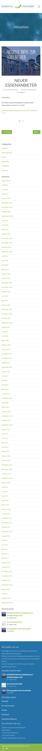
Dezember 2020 (7, 398)
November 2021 (7, 358)
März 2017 (5, 558)
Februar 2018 (6, 509)
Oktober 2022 (6, 318)
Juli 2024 (5, 256)
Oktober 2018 (6, 474)
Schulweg (5, 170)
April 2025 (5, 229)
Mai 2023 (5, 300)
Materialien (5, 161)
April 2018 (5, 500)
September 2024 (7, 252)
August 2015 (6, 598)
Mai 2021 (5, 380)
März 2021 (5, 389)
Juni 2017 (5, 545)
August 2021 (6, 372)
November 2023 (7, 287)
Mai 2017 (5, 549)
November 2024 (7, 243)
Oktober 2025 (6, 212)
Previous (7, 132)
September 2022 (7, 323)
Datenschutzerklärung (9, 719)
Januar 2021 (6, 394)
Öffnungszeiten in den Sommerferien (19, 629)
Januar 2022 (6, 349)
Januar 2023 (6, 305)
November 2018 (7, 469)
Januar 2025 (6, 234)
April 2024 (5, 265)
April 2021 (5, 385)
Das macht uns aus (8, 706)
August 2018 (6, 483)
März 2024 (5, 269)
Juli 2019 (5, 434)
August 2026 (6, 180)
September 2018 (7, 478)
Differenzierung (7, 153)
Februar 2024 (6, 274)
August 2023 (6, 292)
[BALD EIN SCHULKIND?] (4, 623)
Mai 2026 (5, 194)
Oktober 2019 (6, 420)
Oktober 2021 (6, 363)
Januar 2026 (6, 198)
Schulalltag (5, 166)
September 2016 (7, 585)
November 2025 (7, 207)
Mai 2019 (5, 443)
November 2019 (7, 416)
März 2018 (5, 505)
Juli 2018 (5, 487)
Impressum (5, 714)
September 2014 (7, 603)
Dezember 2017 (7, 518)
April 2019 (5, 447)
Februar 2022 (6, 345)
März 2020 (5, 407)
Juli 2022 (5, 332)
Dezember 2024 (7, 238)
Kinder (4, 157)
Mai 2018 (5, 496)
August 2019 (6, 429)
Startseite (5, 701)
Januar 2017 (6, 567)
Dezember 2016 (7, 571)
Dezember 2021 (7, 354)
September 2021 (7, 367)
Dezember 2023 (7, 283)
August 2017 (6, 536)
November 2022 (7, 314)
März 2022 (5, 340)
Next (36, 132)
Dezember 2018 (7, 465)
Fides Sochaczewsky (30, 90)
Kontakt (4, 710)
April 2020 (5, 403)
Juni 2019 (5, 438)
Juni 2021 (5, 376)
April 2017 (5, 554)
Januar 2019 (6, 460)
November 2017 (7, 523)
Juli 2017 (5, 540)
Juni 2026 (5, 189)
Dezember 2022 (7, 309)
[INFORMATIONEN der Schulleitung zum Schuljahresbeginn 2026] (4, 614)
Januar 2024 (6, 278)
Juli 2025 (5, 220)
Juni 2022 (5, 336)
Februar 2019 (6, 456)
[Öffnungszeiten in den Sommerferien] (4, 630)
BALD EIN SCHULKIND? (15, 622)
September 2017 (7, 531)
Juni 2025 (5, 225)
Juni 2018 (5, 491)
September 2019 (7, 425)
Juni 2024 (5, 260)
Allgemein (22, 92)
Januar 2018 (6, 514)
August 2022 (6, 327)
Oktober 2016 (6, 580)
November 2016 (7, 576)
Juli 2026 (5, 185)
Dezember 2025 (7, 203)
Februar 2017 (6, 563)
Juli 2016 (5, 594)
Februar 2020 (6, 412)
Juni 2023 (5, 296)
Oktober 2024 (6, 247)
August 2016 (6, 589)
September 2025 (7, 216)
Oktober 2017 (6, 527)
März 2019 (5, 451)
